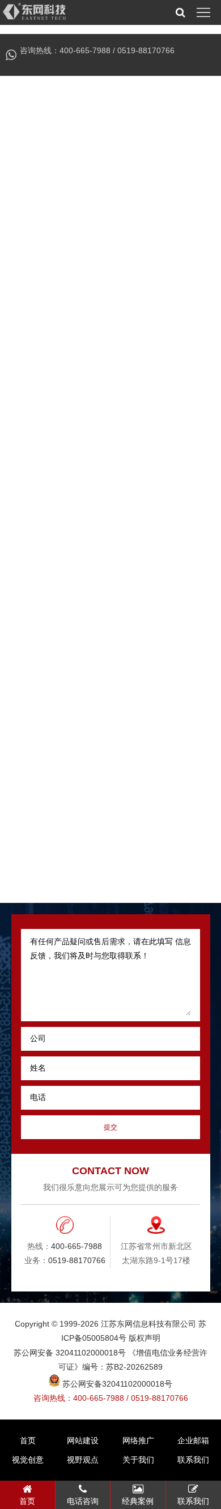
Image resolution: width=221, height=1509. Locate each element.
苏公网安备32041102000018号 (116, 1383)
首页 (28, 1440)
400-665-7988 (85, 50)
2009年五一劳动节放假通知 (103, 836)
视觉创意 (28, 1459)
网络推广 (138, 1440)
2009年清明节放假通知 (94, 812)
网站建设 (83, 1440)
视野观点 (83, 1459)
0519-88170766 (146, 50)
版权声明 (144, 1337)
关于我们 (138, 1459)
